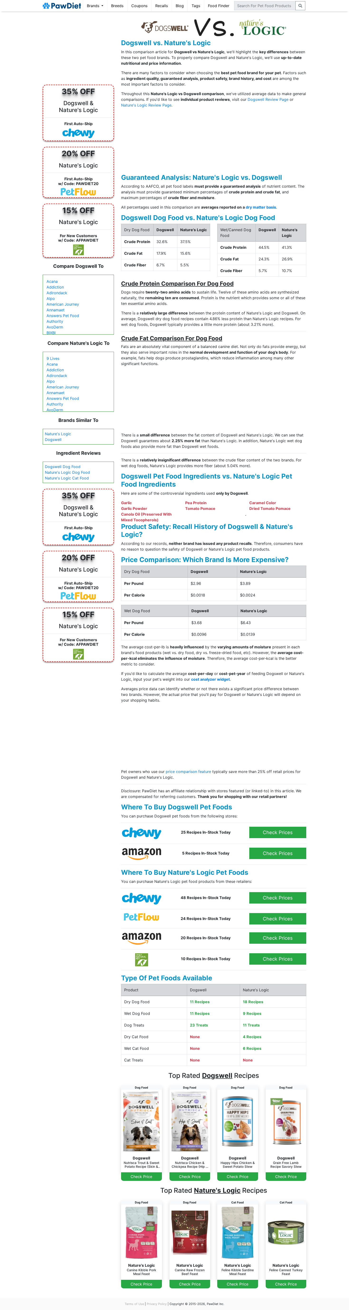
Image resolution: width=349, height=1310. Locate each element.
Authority (55, 321)
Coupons (139, 5)
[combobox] (265, 5)
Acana (52, 281)
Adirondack (57, 292)
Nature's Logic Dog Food (67, 472)
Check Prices (277, 832)
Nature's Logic (58, 433)
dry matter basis (261, 207)
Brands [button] (93, 5)
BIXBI (51, 332)
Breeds (117, 5)
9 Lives (53, 358)
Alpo (51, 298)
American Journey (63, 304)
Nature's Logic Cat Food (67, 478)
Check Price (141, 1176)
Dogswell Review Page (268, 99)
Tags (196, 5)
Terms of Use (134, 1304)
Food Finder (218, 5)
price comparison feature (188, 771)
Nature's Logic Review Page (146, 105)
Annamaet (56, 310)
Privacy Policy (157, 1304)
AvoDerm (55, 327)
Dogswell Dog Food (62, 466)
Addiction (55, 287)
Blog (180, 5)
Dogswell (53, 439)
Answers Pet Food (63, 315)
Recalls (161, 5)
